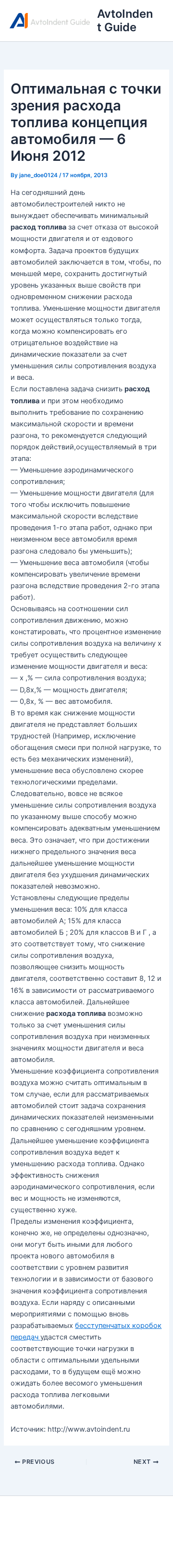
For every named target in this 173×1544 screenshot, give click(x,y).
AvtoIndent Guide (125, 20)
